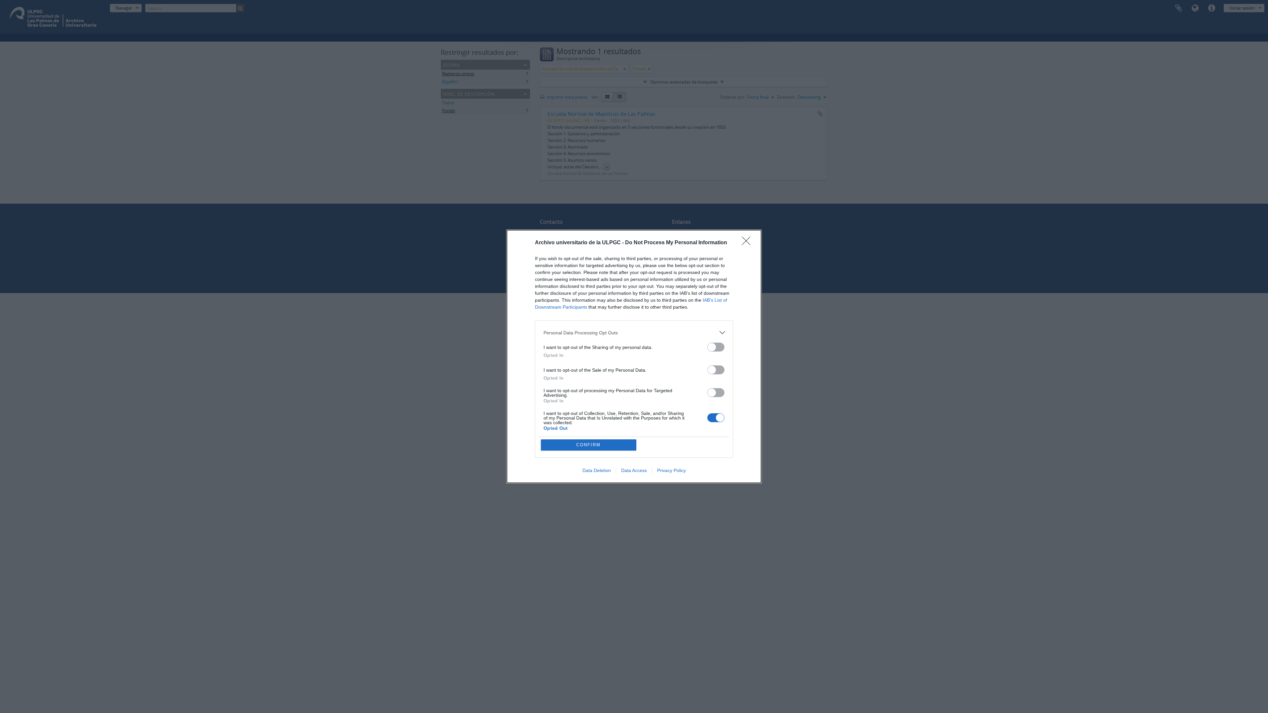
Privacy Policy (671, 470)
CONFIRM (588, 444)
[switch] (715, 347)
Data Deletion (596, 470)
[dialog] (634, 356)
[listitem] (634, 332)
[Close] (748, 243)
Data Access (634, 470)
